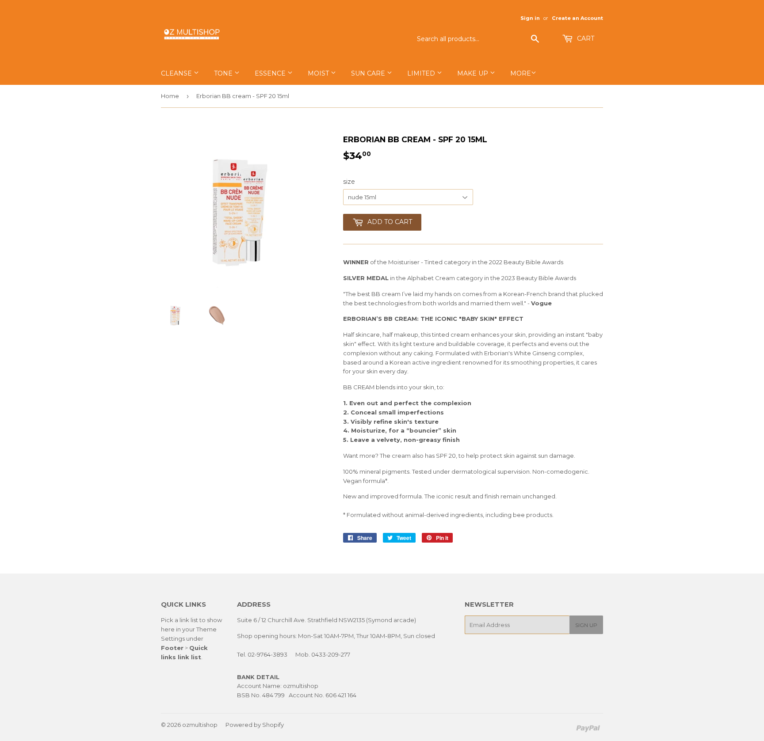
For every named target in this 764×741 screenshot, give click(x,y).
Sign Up (586, 625)
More (520, 73)
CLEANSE (177, 73)
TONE (224, 73)
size (349, 182)
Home (170, 95)
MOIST (319, 73)
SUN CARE (369, 73)
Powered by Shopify (254, 724)
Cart (584, 38)
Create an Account (577, 18)
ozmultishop (200, 724)
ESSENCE (271, 73)
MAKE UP (473, 73)
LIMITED (422, 73)
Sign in (530, 18)
